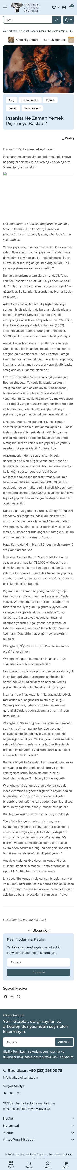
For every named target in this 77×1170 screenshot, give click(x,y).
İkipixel (42, 1159)
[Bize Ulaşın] (56, 7)
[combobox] (32, 20)
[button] (6, 7)
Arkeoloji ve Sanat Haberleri (24, 30)
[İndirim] (68, 20)
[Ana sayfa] (4, 31)
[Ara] (56, 19)
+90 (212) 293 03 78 (45, 1070)
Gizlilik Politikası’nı (16, 1051)
